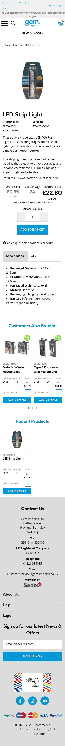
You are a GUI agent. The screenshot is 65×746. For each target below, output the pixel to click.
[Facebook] (20, 701)
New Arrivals (32, 33)
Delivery (27, 2)
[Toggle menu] (4, 23)
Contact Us (6, 2)
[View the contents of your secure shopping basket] (60, 23)
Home (7, 45)
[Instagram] (32, 701)
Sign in (61, 5)
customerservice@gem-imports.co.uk (32, 574)
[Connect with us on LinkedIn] (44, 701)
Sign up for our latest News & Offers (32, 629)
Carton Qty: (32, 187)
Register (51, 5)
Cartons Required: (32, 208)
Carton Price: (52, 187)
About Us (17, 2)
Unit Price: (13, 187)
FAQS (3, 8)
